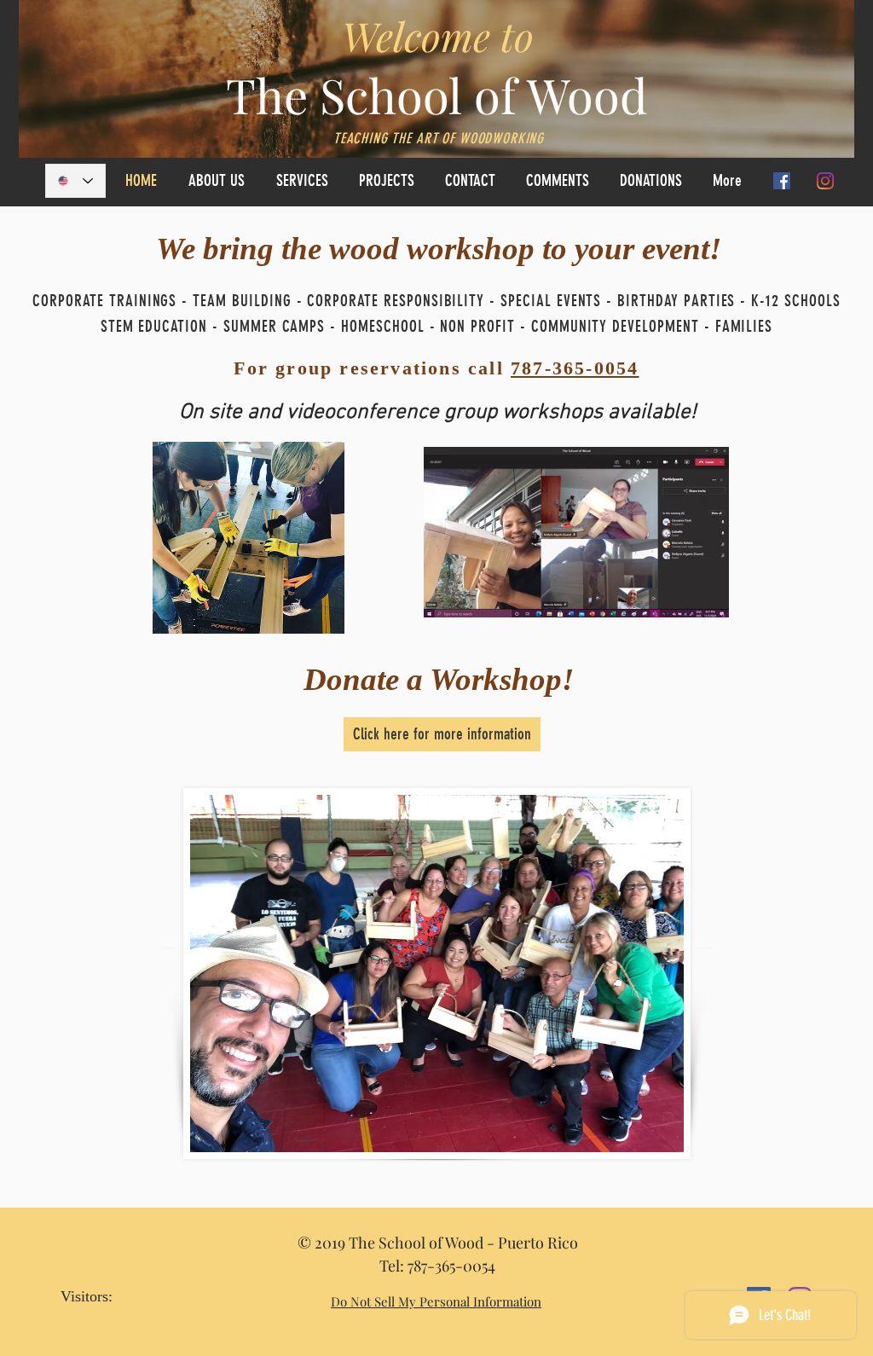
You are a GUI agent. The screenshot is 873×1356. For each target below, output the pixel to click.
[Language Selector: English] (75, 181)
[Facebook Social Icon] (781, 180)
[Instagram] (825, 180)
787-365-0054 (575, 368)
